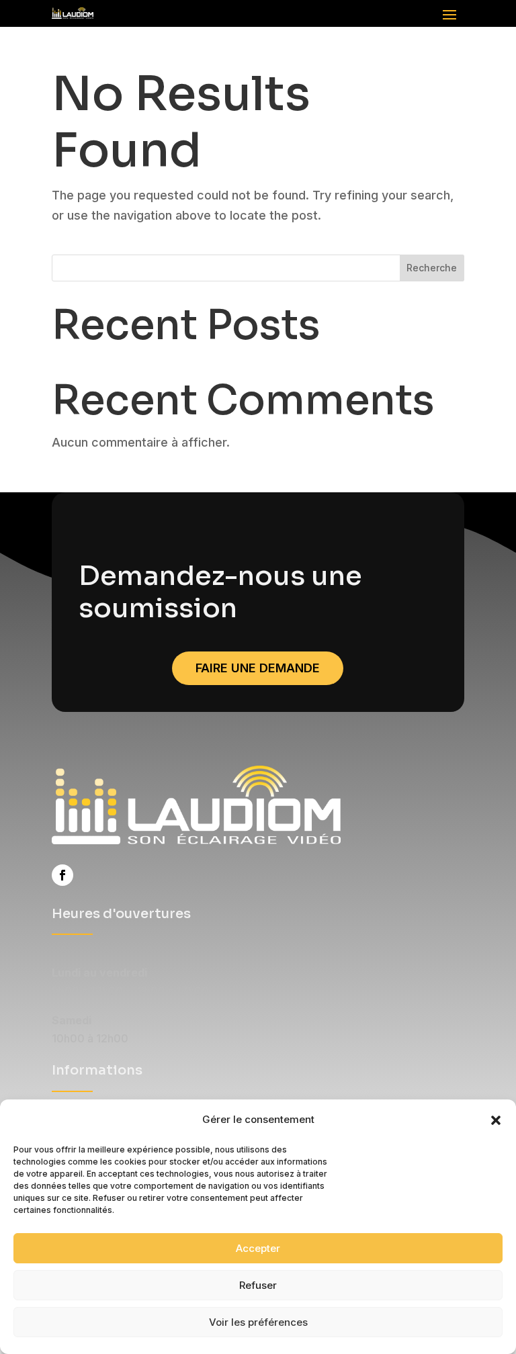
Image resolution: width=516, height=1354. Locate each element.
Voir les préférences (258, 1322)
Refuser (258, 1285)
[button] (496, 1120)
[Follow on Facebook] (62, 875)
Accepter (258, 1248)
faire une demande (258, 668)
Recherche (431, 267)
